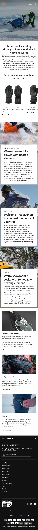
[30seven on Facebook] (28, 504)
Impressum (5, 495)
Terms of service (7, 483)
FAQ (3, 486)
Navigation (8, 438)
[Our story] (19, 403)
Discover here (6, 350)
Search (4, 489)
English (11, 515)
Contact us (5, 492)
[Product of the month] (19, 321)
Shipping (4, 463)
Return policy (6, 465)
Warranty (5, 477)
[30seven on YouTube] (35, 504)
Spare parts (5, 474)
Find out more (7, 430)
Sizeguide (5, 480)
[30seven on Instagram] (31, 504)
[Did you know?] (19, 364)
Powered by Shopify (6, 510)
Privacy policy (6, 471)
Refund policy (6, 468)
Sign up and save (11, 445)
